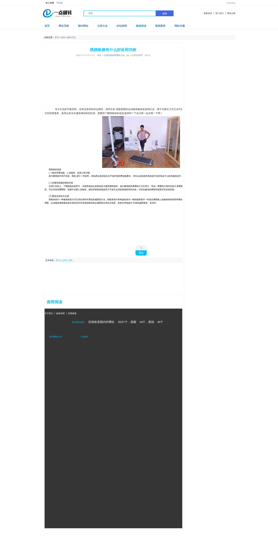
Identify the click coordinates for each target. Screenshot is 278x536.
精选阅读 (141, 25)
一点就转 (83, 336)
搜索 (164, 13)
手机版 (59, 3)
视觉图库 (160, 25)
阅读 (63, 37)
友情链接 (72, 313)
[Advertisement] (113, 82)
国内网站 (83, 25)
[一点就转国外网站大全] (57, 13)
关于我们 (49, 313)
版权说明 (60, 313)
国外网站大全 (55, 336)
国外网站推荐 (78, 322)
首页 (47, 25)
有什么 (59, 260)
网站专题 (180, 25)
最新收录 (208, 13)
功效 (70, 260)
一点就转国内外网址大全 (113, 55)
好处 (65, 260)
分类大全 (102, 25)
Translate (231, 3)
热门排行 (219, 13)
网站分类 (231, 13)
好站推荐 (122, 25)
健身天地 (71, 37)
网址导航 (64, 25)
